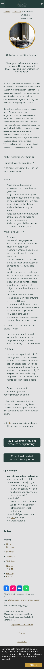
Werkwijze (10, 556)
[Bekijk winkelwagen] (41, 4)
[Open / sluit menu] (2, 4)
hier (10, 423)
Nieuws (9, 566)
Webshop (10, 561)
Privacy (22, 633)
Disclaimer (22, 641)
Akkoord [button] (33, 665)
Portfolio (10, 552)
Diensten (16, 11)
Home (7, 11)
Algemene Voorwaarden (22, 624)
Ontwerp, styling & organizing (27, 14)
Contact (9, 576)
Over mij (10, 573)
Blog (11, 569)
